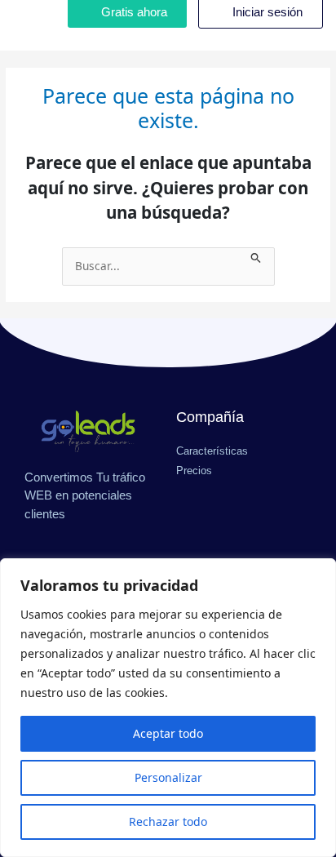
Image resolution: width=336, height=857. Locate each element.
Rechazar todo (168, 821)
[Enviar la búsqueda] (256, 255)
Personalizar (168, 777)
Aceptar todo (168, 733)
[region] (168, 707)
